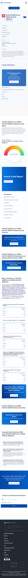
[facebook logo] (2, 98)
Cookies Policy (7, 550)
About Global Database (8, 533)
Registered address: (6, 87)
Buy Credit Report (14, 8)
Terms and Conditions (8, 542)
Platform (5, 535)
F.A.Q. (5, 545)
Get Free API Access (14, 483)
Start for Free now (14, 81)
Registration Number (6, 34)
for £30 (14, 156)
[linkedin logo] (7, 98)
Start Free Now (14, 243)
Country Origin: (4, 91)
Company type (4, 30)
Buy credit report (8, 181)
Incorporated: (4, 25)
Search (14, 506)
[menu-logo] (6, 2)
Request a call (14, 566)
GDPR (5, 552)
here (20, 298)
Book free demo (14, 563)
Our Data (5, 538)
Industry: (3, 39)
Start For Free (14, 395)
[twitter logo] (4, 98)
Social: (3, 96)
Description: (4, 49)
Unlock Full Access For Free (14, 267)
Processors (6, 554)
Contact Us (6, 540)
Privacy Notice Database (9, 547)
